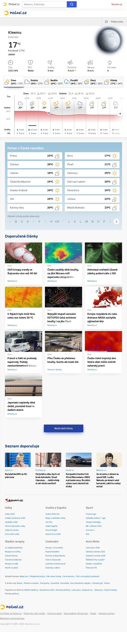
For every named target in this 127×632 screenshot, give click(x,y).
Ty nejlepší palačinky (13, 548)
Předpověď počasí (37, 576)
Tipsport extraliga (93, 522)
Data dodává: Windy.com (76, 613)
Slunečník (55, 583)
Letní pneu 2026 (93, 548)
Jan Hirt (48, 522)
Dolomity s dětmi (52, 568)
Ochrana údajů (54, 613)
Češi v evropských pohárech (87, 576)
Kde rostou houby (53, 576)
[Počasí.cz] (15, 13)
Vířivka (107, 583)
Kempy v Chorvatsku (54, 548)
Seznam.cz (116, 4)
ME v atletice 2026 (93, 526)
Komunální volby (12, 534)
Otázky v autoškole (94, 564)
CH (57, 221)
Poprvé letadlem (52, 552)
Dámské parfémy (63, 590)
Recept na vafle (11, 564)
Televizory (98, 590)
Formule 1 (90, 530)
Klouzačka (64, 583)
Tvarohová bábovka (13, 560)
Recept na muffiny (13, 552)
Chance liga (91, 514)
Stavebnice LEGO (46, 590)
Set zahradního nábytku (80, 583)
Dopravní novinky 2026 (95, 556)
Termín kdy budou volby (15, 526)
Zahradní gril (97, 583)
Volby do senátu (12, 530)
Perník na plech (11, 568)
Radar (93, 613)
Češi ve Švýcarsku (53, 560)
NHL (88, 534)
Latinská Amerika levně (55, 564)
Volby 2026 (10, 514)
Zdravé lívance (11, 556)
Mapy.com (24, 576)
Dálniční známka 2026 (95, 552)
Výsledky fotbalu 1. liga (95, 518)
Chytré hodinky (110, 590)
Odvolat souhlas (106, 613)
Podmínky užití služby (34, 613)
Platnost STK (91, 568)
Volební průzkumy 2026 (15, 518)
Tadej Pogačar (51, 526)
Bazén (19, 583)
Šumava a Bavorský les (55, 556)
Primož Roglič (51, 530)
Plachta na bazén (31, 583)
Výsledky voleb (11, 522)
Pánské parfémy (12, 594)
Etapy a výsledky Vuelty (55, 518)
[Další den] (120, 113)
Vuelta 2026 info (52, 514)
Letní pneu (76, 590)
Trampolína (44, 583)
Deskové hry (87, 590)
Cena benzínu (68, 576)
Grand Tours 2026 (53, 534)
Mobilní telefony (31, 590)
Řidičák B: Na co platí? (95, 560)
